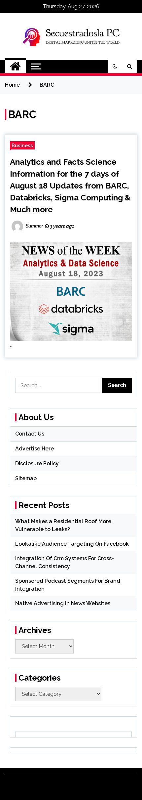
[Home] (15, 66)
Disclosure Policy (37, 463)
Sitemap (26, 478)
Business (22, 145)
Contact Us (29, 434)
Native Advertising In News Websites (62, 603)
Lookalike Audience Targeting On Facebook (72, 544)
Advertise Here (34, 448)
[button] (115, 66)
